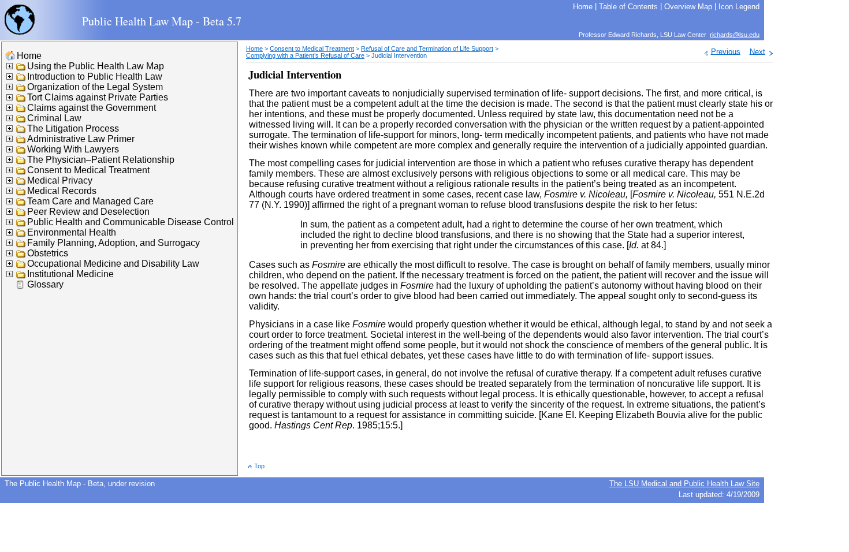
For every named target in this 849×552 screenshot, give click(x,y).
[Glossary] (21, 287)
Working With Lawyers (73, 149)
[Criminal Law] (21, 120)
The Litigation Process (73, 128)
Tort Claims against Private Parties (97, 97)
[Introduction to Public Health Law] (21, 79)
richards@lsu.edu (734, 34)
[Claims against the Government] (21, 110)
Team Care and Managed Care (90, 201)
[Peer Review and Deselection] (21, 214)
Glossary (45, 284)
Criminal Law (54, 118)
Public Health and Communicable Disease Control (130, 222)
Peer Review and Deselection (88, 212)
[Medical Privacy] (21, 183)
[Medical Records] (21, 193)
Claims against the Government (91, 108)
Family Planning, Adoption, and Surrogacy (113, 243)
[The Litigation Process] (21, 131)
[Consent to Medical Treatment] (21, 172)
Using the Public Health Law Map (95, 66)
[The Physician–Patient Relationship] (21, 162)
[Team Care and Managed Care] (21, 203)
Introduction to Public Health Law (94, 76)
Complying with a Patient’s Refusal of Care (305, 55)
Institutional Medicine (70, 274)
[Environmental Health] (21, 235)
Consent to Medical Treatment (88, 170)
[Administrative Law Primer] (21, 141)
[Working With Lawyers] (21, 151)
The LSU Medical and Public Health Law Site (684, 483)
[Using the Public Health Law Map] (21, 68)
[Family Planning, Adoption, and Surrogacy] (21, 245)
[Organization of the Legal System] (21, 89)
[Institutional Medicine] (21, 276)
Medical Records (61, 191)
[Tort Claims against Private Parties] (21, 100)
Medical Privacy (59, 180)
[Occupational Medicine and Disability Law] (21, 266)
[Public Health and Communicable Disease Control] (21, 224)
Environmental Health (71, 232)
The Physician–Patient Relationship (100, 160)
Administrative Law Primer (81, 139)
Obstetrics (47, 253)
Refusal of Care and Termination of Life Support (427, 48)
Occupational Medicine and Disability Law (113, 263)
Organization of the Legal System (95, 87)
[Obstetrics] (21, 255)
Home (29, 56)
